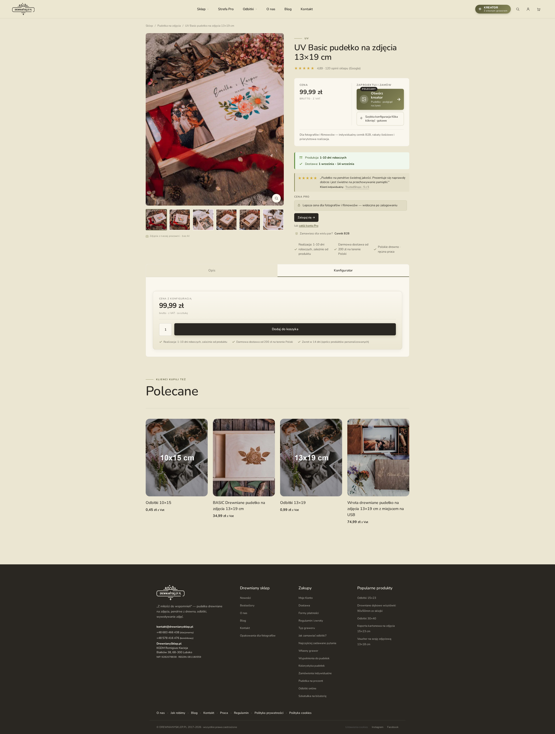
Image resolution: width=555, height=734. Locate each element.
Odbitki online (307, 688)
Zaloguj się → (306, 217)
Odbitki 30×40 (366, 618)
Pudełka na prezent (311, 681)
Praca (224, 713)
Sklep (201, 9)
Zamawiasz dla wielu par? (324, 233)
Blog (288, 9)
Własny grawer (308, 651)
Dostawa (304, 605)
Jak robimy (178, 713)
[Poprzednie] (153, 119)
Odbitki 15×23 (366, 598)
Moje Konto (306, 598)
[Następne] (276, 119)
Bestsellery (247, 605)
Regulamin (241, 713)
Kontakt (307, 9)
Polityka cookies (300, 713)
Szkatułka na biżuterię (312, 696)
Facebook (392, 727)
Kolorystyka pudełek (312, 666)
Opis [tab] (211, 270)
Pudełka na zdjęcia (169, 26)
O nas (270, 9)
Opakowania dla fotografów (258, 636)
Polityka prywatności (269, 713)
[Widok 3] (203, 219)
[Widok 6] (273, 219)
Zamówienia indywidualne (315, 673)
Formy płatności (309, 613)
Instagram (377, 727)
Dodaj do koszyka (285, 329)
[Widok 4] (226, 219)
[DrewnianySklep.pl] (23, 9)
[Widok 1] (156, 219)
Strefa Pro (225, 9)
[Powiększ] (276, 198)
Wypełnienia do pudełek (314, 658)
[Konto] (528, 9)
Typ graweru (307, 628)
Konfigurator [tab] (343, 270)
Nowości (245, 598)
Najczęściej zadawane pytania (317, 643)
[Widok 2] (179, 219)
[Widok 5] (249, 219)
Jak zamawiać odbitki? (312, 636)
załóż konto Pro (308, 226)
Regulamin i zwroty (311, 621)
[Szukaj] (517, 9)
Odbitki (248, 9)
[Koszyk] (538, 9)
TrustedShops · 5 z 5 (357, 187)
